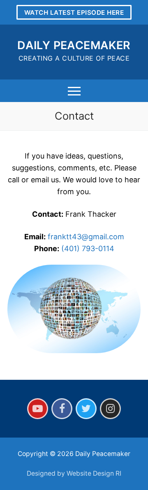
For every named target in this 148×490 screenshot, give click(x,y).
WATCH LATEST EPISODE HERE (74, 12)
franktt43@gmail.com (86, 236)
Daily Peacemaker (73, 45)
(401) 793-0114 (87, 248)
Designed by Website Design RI (74, 473)
